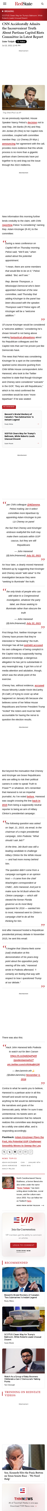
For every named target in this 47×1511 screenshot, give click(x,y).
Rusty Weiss (9, 1301)
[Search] (42, 3)
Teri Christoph (9, 1385)
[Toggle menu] (4, 3)
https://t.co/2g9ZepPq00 (23, 1056)
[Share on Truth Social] (9, 1152)
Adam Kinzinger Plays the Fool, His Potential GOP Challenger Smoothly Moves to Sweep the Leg (23, 1141)
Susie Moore (9, 1343)
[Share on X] (4, 1152)
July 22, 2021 (33, 555)
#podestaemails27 (23, 1060)
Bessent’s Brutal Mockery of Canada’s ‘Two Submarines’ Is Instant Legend (21, 1296)
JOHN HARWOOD (9, 1165)
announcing (8, 143)
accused (39, 685)
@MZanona (33, 504)
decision (32, 122)
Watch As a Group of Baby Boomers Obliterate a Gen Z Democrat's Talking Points (22, 1379)
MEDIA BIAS (26, 1165)
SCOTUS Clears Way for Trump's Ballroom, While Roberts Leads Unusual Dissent (22, 16)
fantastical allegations (22, 337)
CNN (23, 1162)
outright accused (33, 645)
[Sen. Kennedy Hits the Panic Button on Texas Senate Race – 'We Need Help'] (23, 1457)
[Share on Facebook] (15, 1152)
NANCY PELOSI (8, 1169)
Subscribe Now (23, 1251)
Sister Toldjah (8, 41)
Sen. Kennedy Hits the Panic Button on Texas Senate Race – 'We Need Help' (23, 1475)
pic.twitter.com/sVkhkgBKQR (23, 1064)
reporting (7, 225)
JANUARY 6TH (34, 1162)
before (30, 796)
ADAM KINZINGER (9, 1162)
